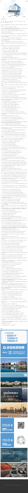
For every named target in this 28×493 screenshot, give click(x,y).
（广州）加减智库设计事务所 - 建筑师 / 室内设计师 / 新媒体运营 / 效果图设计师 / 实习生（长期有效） (12, 202)
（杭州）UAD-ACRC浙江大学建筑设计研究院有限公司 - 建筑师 (8, 88)
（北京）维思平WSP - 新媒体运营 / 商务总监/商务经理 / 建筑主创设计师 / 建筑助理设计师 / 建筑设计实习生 (13, 76)
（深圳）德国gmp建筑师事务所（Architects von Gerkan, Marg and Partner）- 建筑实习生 (11, 70)
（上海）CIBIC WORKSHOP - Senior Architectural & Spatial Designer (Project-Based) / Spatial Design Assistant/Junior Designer (13, 234)
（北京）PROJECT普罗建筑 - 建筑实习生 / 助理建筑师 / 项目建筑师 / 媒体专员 (10, 104)
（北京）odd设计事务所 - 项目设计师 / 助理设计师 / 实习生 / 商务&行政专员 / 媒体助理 (11, 317)
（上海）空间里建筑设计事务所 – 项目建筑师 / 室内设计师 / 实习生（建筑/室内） (10, 48)
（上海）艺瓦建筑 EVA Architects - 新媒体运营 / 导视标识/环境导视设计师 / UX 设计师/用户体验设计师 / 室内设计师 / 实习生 (14, 290)
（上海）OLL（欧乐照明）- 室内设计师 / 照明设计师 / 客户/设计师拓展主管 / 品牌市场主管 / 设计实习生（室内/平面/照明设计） (14, 85)
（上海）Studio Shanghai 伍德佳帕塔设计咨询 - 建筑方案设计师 (8, 144)
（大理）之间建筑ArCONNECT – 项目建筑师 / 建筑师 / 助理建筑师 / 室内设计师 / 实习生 (11, 168)
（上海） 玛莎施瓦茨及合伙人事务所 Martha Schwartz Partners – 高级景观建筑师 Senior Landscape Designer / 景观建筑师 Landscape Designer (14, 40)
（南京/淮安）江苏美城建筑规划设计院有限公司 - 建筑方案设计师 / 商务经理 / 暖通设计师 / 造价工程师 (13, 165)
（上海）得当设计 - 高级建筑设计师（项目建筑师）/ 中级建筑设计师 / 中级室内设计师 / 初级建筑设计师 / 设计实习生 (14, 126)
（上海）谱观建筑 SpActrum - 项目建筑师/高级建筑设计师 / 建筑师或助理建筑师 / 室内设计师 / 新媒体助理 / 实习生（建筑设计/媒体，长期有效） (14, 282)
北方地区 (9, 16)
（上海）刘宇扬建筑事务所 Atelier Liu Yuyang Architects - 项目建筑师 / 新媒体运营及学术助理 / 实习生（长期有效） (14, 183)
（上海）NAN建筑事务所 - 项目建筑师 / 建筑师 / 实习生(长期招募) (8, 213)
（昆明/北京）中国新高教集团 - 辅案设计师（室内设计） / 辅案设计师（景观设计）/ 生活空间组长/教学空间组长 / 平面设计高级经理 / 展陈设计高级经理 (14, 288)
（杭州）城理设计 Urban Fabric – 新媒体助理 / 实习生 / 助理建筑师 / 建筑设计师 (10, 141)
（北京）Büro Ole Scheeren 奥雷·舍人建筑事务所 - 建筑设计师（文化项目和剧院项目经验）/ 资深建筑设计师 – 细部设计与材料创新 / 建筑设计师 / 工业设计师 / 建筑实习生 (14, 261)
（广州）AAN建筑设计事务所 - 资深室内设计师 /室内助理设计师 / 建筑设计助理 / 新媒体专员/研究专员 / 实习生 (14, 173)
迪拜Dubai (6, 21)
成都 (10, 21)
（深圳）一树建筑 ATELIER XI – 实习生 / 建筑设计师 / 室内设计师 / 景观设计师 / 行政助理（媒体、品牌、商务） (14, 240)
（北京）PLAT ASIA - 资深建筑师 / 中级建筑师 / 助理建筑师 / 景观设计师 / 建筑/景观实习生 (11, 268)
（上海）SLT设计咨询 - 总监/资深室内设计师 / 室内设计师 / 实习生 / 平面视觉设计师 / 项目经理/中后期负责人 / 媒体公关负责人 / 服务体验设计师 (14, 36)
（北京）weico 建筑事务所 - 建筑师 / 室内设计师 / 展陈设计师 (8, 131)
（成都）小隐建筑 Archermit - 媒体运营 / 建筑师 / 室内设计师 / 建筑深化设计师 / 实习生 (11, 293)
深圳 (5, 22)
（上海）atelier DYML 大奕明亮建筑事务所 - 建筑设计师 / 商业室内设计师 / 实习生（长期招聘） (12, 314)
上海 (3, 22)
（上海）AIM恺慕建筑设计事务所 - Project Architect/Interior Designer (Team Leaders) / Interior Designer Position (13, 300)
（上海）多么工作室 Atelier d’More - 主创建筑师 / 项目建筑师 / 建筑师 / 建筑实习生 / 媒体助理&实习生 (13, 147)
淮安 (3, 21)
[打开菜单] (1, 1)
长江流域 (24, 16)
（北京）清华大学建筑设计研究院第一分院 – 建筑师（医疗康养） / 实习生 (9, 79)
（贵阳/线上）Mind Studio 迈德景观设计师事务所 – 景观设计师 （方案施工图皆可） (11, 200)
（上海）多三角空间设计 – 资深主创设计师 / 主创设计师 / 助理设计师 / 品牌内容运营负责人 (11, 61)
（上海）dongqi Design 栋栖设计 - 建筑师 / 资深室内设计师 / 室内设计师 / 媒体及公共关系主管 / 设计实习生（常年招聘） (14, 43)
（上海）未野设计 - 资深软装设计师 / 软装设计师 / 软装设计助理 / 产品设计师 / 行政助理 (11, 262)
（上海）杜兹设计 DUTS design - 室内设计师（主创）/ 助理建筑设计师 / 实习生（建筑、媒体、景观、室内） (13, 94)
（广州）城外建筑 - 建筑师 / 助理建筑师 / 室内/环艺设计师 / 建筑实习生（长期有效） (11, 107)
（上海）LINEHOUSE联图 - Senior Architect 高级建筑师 (7, 296)
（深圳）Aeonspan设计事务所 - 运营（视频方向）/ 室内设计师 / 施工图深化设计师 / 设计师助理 (12, 232)
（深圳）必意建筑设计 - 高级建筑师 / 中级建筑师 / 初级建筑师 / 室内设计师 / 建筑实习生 (11, 216)
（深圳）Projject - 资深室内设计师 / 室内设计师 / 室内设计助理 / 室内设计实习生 (10, 244)
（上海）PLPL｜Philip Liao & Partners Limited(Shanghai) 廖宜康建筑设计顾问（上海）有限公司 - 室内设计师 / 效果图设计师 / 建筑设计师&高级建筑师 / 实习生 (14, 99)
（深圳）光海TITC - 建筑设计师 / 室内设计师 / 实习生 (7, 267)
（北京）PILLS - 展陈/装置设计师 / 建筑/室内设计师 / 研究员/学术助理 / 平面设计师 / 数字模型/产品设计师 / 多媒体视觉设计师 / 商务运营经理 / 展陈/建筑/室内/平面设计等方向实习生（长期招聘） (14, 28)
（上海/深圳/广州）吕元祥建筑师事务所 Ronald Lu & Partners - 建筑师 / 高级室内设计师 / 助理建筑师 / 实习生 (14, 276)
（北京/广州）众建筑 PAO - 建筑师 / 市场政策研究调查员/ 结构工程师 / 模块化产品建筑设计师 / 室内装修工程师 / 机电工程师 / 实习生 (14, 59)
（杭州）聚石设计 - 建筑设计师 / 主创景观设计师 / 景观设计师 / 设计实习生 (9, 115)
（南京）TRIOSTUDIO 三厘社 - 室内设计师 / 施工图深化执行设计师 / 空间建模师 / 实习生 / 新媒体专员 (13, 160)
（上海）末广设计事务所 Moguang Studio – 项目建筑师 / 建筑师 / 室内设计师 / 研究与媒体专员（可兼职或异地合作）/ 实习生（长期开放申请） (14, 204)
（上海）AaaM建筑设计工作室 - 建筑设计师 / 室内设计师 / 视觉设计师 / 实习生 (10, 229)
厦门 (9, 22)
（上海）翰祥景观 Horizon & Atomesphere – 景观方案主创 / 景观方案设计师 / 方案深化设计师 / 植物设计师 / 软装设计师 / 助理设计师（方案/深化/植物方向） (14, 197)
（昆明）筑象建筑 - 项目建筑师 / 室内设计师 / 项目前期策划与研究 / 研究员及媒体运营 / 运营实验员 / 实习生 (13, 231)
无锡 (7, 22)
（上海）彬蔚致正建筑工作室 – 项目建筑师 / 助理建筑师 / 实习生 (8, 142)
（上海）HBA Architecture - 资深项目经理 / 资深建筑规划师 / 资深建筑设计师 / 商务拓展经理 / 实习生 (13, 30)
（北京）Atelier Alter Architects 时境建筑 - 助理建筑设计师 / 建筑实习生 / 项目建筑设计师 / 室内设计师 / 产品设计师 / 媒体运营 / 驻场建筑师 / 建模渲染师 (14, 218)
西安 (11, 22)
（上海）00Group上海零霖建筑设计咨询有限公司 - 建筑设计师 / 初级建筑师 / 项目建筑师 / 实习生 (12, 273)
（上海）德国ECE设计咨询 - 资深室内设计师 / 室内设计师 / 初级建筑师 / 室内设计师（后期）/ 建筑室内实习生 (13, 225)
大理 (14, 21)
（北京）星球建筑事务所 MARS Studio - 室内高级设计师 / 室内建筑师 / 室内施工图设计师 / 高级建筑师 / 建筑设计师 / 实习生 (14, 302)
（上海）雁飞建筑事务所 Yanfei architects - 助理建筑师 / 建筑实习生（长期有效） (10, 189)
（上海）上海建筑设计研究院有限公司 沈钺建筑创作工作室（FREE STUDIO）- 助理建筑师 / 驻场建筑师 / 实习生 (14, 185)
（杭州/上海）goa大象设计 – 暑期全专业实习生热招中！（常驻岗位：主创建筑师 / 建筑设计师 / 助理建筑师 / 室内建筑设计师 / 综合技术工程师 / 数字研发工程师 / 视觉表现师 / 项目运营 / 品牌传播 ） (14, 122)
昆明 (22, 21)
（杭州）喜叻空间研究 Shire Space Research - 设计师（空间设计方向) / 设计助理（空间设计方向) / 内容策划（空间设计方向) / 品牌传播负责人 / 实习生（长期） (14, 128)
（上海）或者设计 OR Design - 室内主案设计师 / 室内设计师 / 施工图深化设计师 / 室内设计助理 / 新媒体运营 (13, 162)
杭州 (18, 21)
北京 (8, 21)
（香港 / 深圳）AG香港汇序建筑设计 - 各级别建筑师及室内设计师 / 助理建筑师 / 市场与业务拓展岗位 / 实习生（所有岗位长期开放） (14, 238)
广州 (16, 21)
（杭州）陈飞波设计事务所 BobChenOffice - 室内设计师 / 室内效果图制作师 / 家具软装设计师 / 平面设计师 (13, 176)
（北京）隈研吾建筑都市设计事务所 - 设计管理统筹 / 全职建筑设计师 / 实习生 (10, 57)
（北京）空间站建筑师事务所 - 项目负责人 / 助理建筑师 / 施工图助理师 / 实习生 (10, 271)
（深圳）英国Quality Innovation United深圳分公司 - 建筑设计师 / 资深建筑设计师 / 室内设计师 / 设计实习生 (13, 45)
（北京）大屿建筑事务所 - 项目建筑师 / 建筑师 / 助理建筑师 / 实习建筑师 (9, 51)
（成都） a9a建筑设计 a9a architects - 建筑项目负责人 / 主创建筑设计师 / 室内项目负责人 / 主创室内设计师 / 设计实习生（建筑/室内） (14, 114)
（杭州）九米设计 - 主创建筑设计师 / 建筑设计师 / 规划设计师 (8, 210)
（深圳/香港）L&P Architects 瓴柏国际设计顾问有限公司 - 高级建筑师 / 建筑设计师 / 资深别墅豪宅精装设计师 (13, 64)
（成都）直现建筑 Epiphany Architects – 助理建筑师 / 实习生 (8, 265)
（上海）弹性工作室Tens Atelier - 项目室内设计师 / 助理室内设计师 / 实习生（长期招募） (11, 73)
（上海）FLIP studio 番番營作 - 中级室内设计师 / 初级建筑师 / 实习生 (9, 120)
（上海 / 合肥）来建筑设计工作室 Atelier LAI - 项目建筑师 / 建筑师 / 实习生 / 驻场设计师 (11, 101)
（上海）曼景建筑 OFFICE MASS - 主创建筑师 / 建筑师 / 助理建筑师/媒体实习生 (10, 91)
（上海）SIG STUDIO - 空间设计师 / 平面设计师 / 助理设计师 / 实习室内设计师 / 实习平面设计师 (12, 270)
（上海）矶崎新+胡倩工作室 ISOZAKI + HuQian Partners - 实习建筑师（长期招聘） (10, 264)
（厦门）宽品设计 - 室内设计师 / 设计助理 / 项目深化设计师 (8, 67)
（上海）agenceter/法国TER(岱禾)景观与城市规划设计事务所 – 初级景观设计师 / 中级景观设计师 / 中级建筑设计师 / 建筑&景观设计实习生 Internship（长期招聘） (14, 321)
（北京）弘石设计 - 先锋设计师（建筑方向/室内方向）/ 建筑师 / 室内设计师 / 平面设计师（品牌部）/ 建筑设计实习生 (14, 187)
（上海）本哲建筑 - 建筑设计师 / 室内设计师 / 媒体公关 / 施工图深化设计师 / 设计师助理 (11, 117)
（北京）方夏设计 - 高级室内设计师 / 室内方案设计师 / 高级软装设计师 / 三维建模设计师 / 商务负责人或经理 (13, 97)
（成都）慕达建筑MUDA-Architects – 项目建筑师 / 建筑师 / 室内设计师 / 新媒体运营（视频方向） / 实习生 (13, 254)
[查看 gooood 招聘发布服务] (14, 343)
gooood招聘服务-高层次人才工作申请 (5, 323)
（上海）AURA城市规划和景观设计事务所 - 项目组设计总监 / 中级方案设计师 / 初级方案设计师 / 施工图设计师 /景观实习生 (14, 25)
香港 (20, 21)
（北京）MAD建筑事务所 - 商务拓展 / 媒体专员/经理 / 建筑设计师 (8, 155)
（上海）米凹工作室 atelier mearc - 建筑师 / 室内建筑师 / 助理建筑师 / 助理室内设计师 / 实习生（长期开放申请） (14, 180)
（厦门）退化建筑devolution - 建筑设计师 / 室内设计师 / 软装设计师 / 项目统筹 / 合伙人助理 (11, 139)
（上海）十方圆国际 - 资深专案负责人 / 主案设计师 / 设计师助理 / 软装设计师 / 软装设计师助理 (12, 192)
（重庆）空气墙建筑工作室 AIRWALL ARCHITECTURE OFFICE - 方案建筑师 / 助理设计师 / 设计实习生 (12, 305)
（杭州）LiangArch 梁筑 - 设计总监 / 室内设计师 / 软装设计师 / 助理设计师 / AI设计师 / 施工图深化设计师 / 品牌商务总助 (14, 136)
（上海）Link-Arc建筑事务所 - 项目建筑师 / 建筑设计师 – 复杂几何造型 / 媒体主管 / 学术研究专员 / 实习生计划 (14, 195)
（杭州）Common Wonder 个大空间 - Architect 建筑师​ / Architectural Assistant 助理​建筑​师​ (12, 241)
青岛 (1, 22)
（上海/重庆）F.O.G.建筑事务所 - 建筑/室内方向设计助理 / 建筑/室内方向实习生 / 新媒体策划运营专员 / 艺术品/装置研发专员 (14, 206)
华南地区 (17, 16)
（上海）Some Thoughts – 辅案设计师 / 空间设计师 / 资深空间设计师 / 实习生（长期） (11, 222)
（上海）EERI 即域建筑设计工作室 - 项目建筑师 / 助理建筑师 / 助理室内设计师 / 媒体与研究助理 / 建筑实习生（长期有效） (14, 83)
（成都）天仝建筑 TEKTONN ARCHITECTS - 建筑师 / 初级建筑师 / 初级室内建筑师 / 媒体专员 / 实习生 (13, 118)
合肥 (1, 21)
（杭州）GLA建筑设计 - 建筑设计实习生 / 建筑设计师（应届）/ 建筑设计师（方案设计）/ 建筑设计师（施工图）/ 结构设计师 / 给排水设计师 (14, 159)
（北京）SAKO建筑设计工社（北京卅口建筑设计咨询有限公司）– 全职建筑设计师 (10, 243)
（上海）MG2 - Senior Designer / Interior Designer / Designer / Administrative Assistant (11, 249)
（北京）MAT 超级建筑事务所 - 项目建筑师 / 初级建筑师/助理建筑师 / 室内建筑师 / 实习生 (11, 152)
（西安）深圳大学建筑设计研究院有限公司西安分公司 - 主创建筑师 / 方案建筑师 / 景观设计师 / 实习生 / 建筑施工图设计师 (14, 170)
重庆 (12, 21)
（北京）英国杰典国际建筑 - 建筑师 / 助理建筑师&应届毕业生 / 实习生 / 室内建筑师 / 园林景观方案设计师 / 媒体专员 (14, 34)
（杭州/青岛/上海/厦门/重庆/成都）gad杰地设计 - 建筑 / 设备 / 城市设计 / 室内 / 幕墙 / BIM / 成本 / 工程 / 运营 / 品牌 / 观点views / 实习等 (14, 149)
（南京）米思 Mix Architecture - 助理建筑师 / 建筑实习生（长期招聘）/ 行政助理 (10, 311)
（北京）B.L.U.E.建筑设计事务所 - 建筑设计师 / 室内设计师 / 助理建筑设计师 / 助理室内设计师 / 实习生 (13, 138)
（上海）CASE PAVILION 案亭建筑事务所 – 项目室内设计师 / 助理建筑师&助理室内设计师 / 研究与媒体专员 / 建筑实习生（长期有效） (14, 319)
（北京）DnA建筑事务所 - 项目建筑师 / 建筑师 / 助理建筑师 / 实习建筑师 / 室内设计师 (11, 308)
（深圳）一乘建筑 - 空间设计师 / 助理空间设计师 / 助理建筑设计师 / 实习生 (9, 145)
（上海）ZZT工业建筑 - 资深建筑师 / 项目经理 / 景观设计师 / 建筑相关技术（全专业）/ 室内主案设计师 (13, 134)
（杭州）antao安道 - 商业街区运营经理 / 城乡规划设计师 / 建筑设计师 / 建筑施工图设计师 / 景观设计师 (13, 247)
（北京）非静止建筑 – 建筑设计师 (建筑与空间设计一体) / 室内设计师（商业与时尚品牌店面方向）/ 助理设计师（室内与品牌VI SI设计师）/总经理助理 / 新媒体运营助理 (13, 279)
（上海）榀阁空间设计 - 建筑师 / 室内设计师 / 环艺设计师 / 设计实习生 (9, 236)
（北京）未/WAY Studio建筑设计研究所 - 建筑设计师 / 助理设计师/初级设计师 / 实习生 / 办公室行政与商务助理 (14, 54)
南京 (24, 21)
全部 (3, 16)
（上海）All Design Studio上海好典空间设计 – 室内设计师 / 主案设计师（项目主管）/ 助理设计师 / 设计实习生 (14, 246)
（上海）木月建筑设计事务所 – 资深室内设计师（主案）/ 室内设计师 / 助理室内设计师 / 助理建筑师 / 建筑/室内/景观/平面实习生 (14, 252)
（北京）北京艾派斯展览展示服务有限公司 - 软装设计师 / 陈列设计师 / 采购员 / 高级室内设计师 (12, 41)
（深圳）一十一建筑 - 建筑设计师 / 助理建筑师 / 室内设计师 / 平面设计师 (9, 110)
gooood (14, 1)
